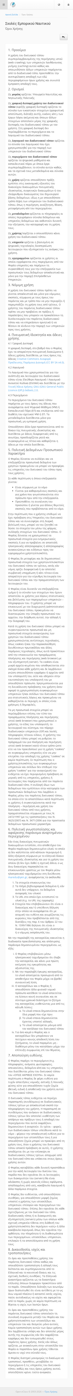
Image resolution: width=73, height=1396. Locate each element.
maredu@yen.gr (17, 877)
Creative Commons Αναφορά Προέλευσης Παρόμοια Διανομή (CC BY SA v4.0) (36, 360)
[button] (59, 4)
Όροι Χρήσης (51, 1391)
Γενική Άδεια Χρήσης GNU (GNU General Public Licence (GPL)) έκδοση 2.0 (36, 388)
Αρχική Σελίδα (11, 15)
